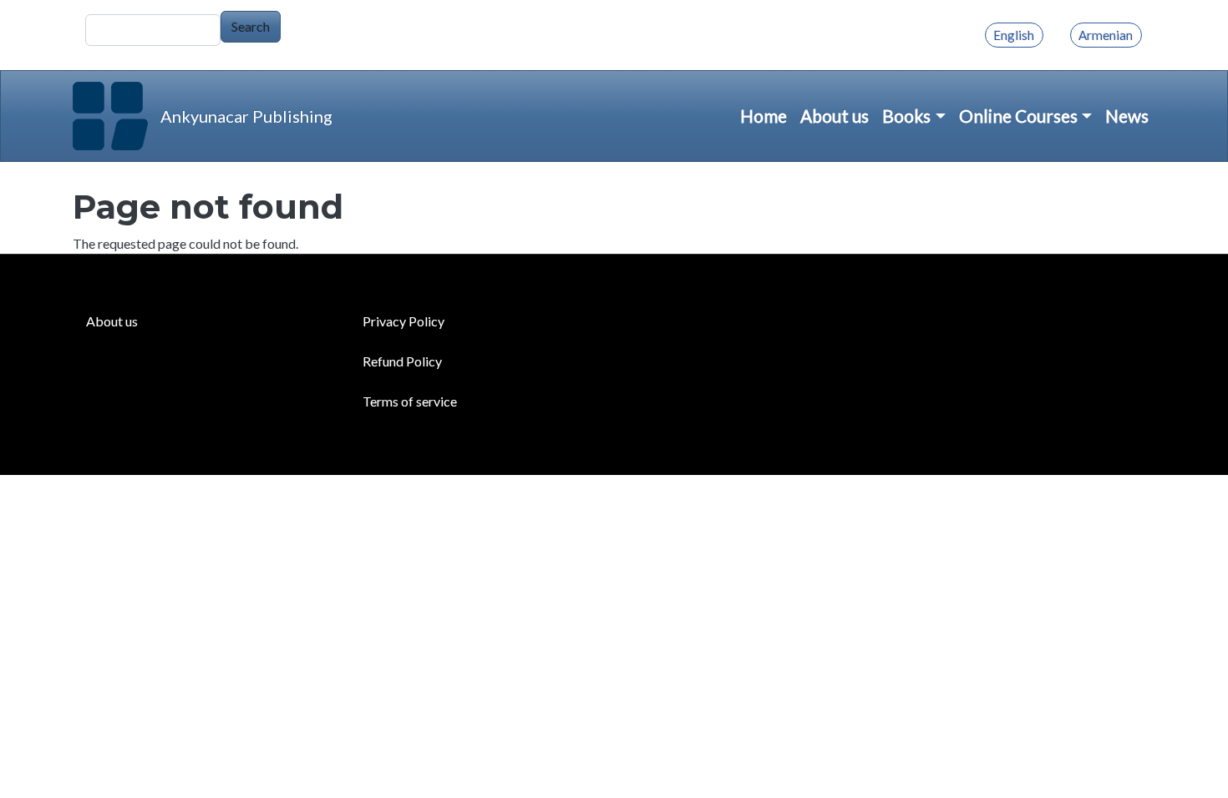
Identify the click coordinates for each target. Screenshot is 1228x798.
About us (834, 115)
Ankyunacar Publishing (246, 116)
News (1127, 115)
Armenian (1105, 35)
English (1013, 35)
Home (763, 115)
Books (906, 115)
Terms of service (410, 401)
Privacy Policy (403, 321)
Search (250, 26)
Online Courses (1018, 115)
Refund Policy (402, 361)
